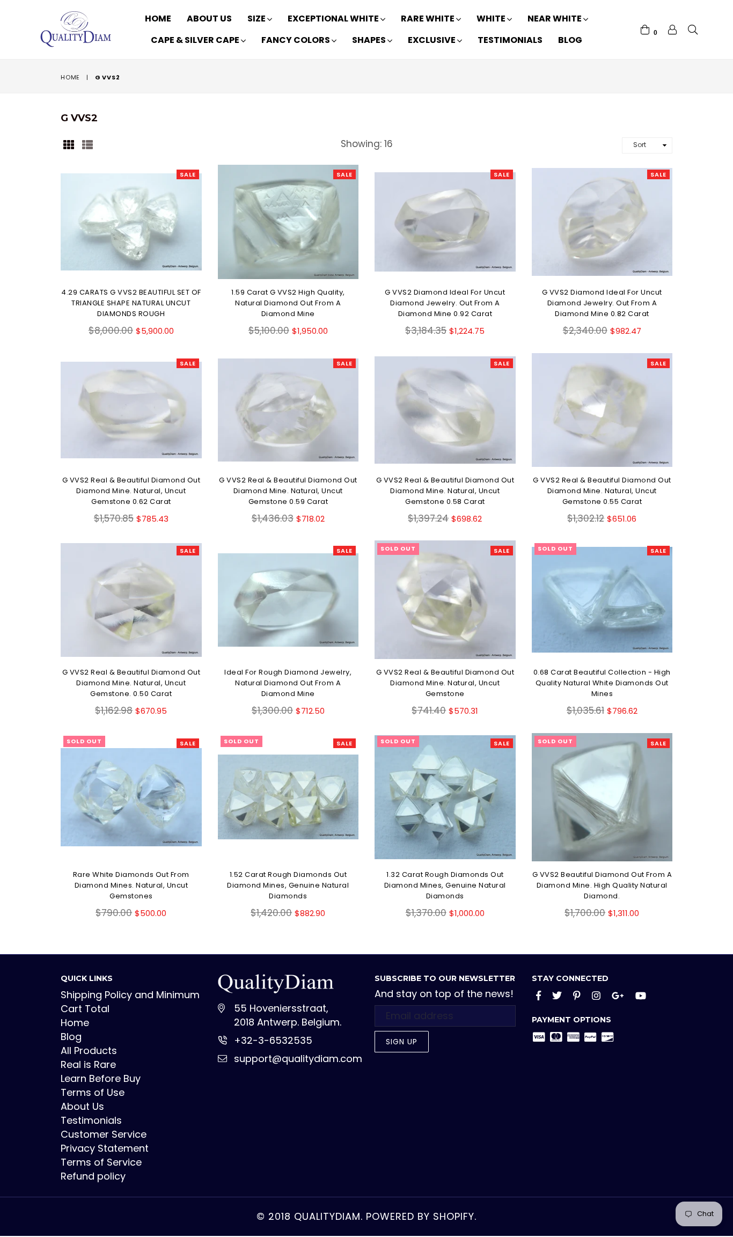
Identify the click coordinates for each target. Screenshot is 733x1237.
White (492, 18)
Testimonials (510, 40)
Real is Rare (88, 1064)
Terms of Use (92, 1092)
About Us (209, 18)
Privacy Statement (105, 1148)
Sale (188, 174)
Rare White (428, 18)
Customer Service (103, 1134)
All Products (89, 1050)
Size (257, 18)
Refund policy (93, 1176)
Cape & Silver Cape (196, 40)
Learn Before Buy (101, 1078)
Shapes (369, 40)
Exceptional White (334, 18)
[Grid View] (69, 144)
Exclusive (432, 40)
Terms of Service (101, 1162)
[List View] (87, 144)
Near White (555, 18)
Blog (570, 40)
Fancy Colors (296, 40)
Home (158, 18)
